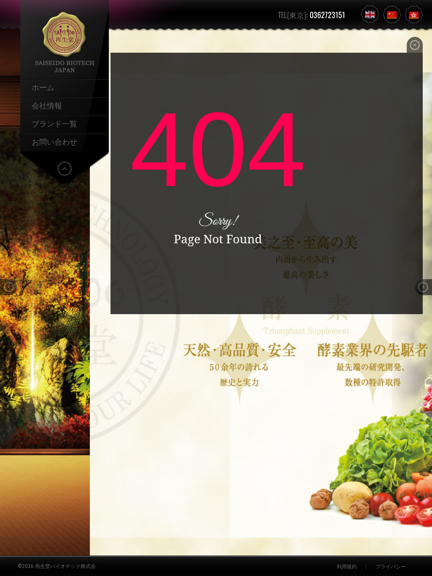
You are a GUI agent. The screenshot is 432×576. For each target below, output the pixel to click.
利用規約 (347, 567)
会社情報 (47, 105)
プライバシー (390, 567)
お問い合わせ (54, 141)
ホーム (43, 86)
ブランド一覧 (54, 123)
